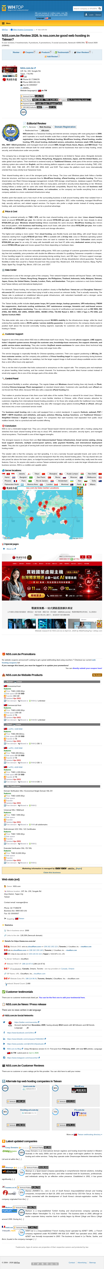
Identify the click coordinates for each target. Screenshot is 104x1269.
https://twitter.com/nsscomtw (25, 1022)
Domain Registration (65, 127)
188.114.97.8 (27, 964)
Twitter (38, 1264)
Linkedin (52, 1264)
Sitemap (92, 1263)
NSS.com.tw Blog (14, 1049)
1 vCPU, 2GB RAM (14, 748)
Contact (72, 1263)
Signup (98, 15)
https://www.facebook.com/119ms (20, 1033)
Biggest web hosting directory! (18, 10)
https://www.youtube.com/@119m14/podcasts (25, 1044)
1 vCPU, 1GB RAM (14, 729)
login (79, 868)
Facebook (33, 1264)
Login (91, 15)
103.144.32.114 (35, 954)
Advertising (82, 1263)
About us (10, 549)
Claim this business (52, 872)
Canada (64, 969)
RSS (56, 1264)
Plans (98, 675)
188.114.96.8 (30, 979)
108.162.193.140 (36, 950)
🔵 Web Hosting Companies (22, 30)
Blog (43, 1264)
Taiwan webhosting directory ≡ (90, 1134)
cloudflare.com (39, 974)
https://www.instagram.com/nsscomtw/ (22, 1058)
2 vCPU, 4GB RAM (14, 767)
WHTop (5, 30)
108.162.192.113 (50, 947)
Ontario (71, 969)
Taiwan (21, 918)
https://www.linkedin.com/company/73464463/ (25, 1039)
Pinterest (47, 1264)
